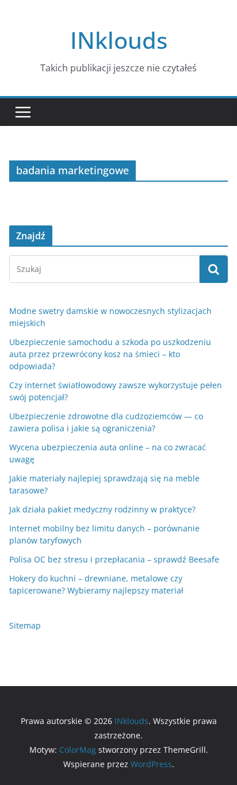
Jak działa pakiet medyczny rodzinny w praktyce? (102, 509)
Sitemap (25, 625)
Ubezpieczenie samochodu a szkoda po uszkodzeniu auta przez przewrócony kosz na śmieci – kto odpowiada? (110, 354)
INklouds (118, 40)
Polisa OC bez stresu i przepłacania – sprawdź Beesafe (114, 559)
